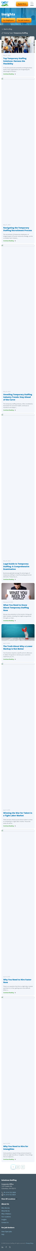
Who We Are (5, 1208)
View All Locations (8, 1199)
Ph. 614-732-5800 (10, 1192)
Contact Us (5, 1222)
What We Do (5, 1211)
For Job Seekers (24, 20)
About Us (5, 1204)
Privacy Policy (29, 1243)
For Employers (8, 20)
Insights (4, 1219)
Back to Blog (7, 29)
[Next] (23, 1167)
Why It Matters (6, 1214)
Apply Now (22, 4)
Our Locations (6, 1217)
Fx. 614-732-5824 (10, 1195)
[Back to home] (4, 4)
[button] (32, 4)
